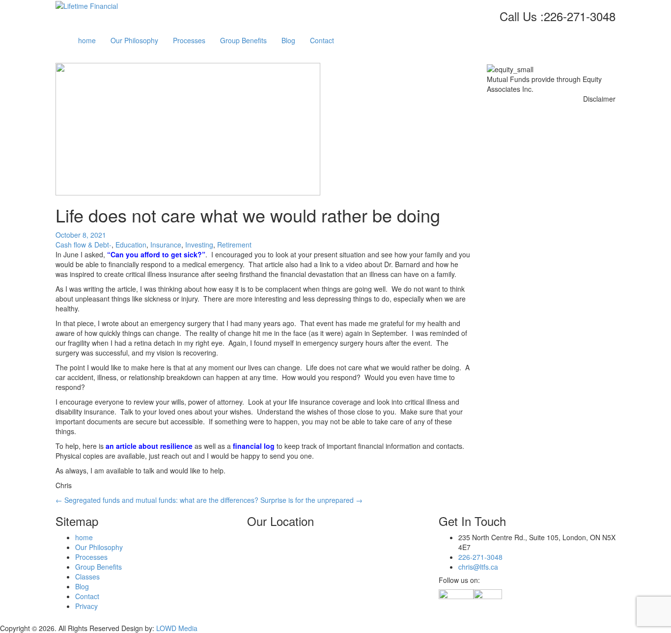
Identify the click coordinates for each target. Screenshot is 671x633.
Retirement (234, 244)
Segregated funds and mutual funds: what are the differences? (157, 500)
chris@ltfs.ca (478, 567)
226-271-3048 (480, 557)
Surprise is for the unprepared (311, 500)
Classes (87, 576)
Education (130, 244)
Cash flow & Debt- (84, 244)
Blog (288, 40)
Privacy (86, 606)
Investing (199, 244)
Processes (189, 40)
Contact (322, 40)
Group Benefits (243, 40)
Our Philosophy (134, 40)
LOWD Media (176, 628)
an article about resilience (149, 446)
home (87, 40)
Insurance (165, 244)
